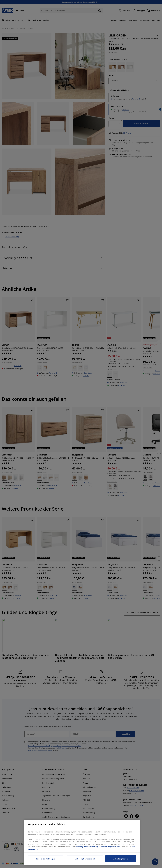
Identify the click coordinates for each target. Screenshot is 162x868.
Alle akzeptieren (120, 859)
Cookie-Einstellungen (45, 859)
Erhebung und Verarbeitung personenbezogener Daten (97, 847)
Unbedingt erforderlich (85, 859)
